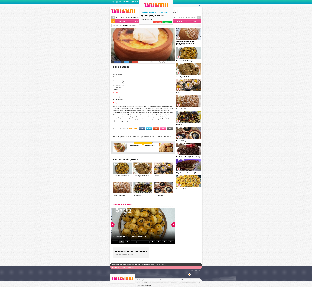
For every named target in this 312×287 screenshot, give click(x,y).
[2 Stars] (161, 62)
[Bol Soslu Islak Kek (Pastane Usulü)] (188, 154)
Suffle (178, 93)
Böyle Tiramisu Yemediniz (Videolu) (115, 17)
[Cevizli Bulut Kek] (188, 106)
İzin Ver (167, 22)
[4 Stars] (163, 62)
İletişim (194, 21)
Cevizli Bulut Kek (182, 109)
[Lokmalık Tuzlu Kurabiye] (188, 58)
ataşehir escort (175, 280)
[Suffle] (188, 90)
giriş (126, 254)
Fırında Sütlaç (181, 141)
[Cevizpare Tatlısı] (188, 186)
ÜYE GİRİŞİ (181, 17)
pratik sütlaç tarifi (126, 136)
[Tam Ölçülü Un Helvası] (188, 74)
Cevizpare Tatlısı (182, 189)
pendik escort (162, 282)
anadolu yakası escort (184, 280)
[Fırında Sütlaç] (188, 138)
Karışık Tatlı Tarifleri (121, 25)
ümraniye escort (194, 280)
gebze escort (183, 282)
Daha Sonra (158, 22)
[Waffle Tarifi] (188, 122)
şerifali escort (140, 282)
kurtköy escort (169, 282)
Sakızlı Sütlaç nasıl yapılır (149, 136)
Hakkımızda (179, 21)
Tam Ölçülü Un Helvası (183, 77)
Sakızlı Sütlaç (136, 136)
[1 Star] (159, 62)
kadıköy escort (140, 285)
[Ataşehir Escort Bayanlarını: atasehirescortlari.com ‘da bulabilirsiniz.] (188, 39)
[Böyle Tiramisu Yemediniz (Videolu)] (188, 170)
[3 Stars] (162, 62)
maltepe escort (168, 280)
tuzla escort (189, 282)
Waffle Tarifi (180, 125)
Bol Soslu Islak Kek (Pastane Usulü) (188, 157)
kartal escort (176, 282)
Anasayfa (122, 21)
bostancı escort (196, 282)
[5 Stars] (164, 62)
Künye (117, 267)
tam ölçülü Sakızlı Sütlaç (164, 136)
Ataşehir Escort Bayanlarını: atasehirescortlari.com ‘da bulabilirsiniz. (185, 43)
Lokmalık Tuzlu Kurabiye (134, 17)
